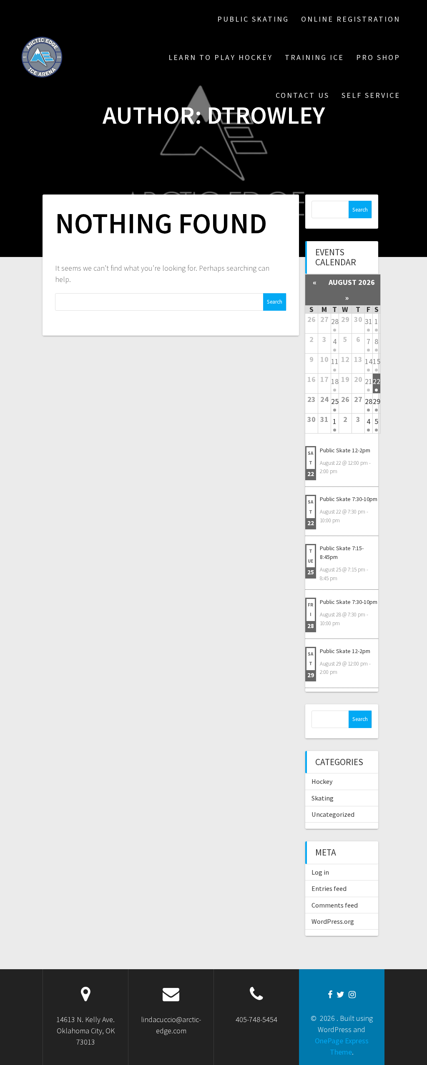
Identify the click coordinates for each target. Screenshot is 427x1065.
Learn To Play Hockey (220, 57)
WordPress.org (332, 921)
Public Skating (253, 19)
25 (335, 401)
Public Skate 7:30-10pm (348, 499)
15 (376, 361)
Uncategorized (332, 814)
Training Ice (314, 57)
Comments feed (334, 905)
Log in (320, 872)
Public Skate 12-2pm (345, 450)
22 (376, 381)
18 (335, 381)
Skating (322, 798)
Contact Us (302, 95)
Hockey (322, 781)
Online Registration (350, 19)
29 (376, 401)
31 (368, 321)
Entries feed (329, 888)
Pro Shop (378, 57)
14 (368, 361)
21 (368, 381)
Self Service (371, 95)
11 (335, 361)
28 (335, 321)
